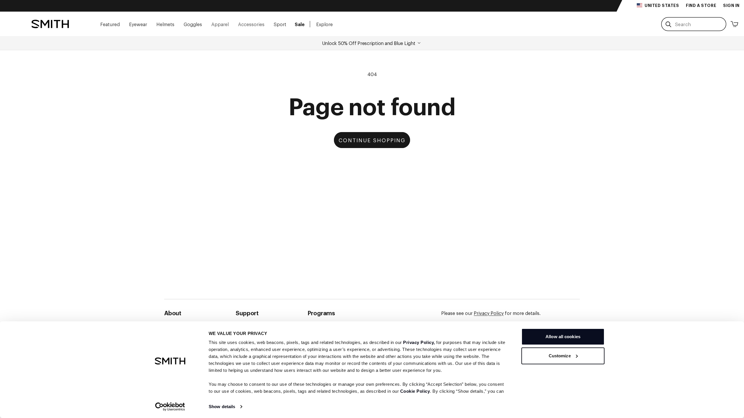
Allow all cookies (563, 336)
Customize (560, 355)
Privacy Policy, (419, 342)
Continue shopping (372, 139)
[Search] (668, 24)
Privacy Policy (489, 313)
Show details (222, 406)
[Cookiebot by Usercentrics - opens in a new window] (170, 406)
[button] (110, 24)
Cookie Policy (415, 391)
